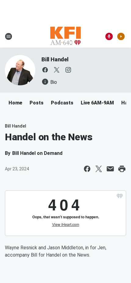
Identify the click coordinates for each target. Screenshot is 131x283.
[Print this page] (122, 169)
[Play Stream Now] (121, 36)
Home (15, 103)
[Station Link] (65, 36)
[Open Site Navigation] (8, 36)
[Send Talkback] (109, 36)
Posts (37, 103)
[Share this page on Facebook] (87, 169)
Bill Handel (55, 59)
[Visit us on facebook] (45, 69)
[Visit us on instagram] (68, 69)
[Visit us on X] (56, 69)
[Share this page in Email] (110, 169)
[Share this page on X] (98, 169)
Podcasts (62, 103)
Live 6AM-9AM (97, 103)
